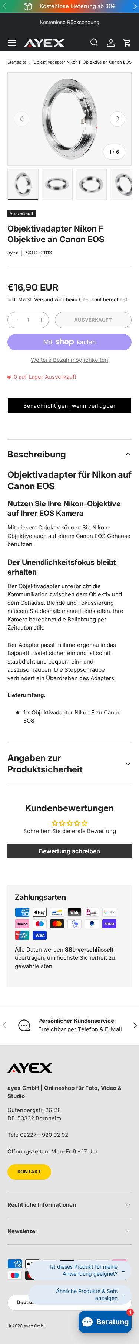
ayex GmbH (35, 1325)
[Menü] (12, 43)
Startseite (17, 62)
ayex (12, 253)
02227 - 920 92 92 (44, 1134)
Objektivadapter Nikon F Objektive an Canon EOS (82, 62)
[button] (127, 43)
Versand (43, 299)
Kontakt (29, 1172)
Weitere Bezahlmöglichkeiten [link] (69, 359)
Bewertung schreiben (69, 851)
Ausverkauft (93, 320)
